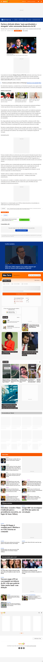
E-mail (38, 1)
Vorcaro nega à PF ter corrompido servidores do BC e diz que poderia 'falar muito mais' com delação (10, 583)
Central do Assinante (31, 1)
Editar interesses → (37, 280)
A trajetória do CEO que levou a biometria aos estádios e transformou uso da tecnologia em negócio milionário (34, 598)
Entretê (7, 487)
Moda (7, 472)
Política (28, 487)
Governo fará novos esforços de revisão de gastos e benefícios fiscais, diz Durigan (10, 543)
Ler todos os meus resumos (21, 294)
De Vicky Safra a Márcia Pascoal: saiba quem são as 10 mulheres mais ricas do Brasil (10, 572)
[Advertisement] (30, 551)
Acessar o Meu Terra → (17, 275)
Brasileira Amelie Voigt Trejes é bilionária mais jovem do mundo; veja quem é (13, 597)
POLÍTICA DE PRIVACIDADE (31, 645)
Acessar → (18, 317)
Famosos (7, 495)
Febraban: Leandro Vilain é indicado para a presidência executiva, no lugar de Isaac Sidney (11, 511)
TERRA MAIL (24, 1)
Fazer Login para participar (21, 230)
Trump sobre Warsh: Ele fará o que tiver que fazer (31, 543)
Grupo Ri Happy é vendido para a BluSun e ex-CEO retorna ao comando (10, 528)
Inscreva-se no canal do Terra (34, 83)
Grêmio (28, 495)
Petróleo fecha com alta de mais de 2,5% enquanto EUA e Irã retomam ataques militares (10, 550)
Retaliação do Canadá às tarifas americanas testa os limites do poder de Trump (32, 572)
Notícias (7, 457)
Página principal (6, 1)
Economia (5, 215)
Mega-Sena (9, 602)
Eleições (6, 265)
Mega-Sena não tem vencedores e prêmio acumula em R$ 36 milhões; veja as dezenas (14, 604)
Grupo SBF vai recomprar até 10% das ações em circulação (32, 510)
